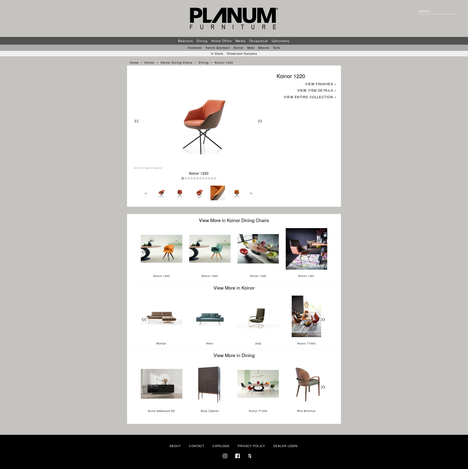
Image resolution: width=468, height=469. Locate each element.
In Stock (217, 53)
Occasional (258, 40)
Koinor (239, 48)
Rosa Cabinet (210, 411)
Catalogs (220, 446)
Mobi (251, 48)
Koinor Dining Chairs (177, 62)
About (175, 446)
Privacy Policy (251, 446)
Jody (258, 343)
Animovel (195, 48)
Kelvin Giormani (218, 48)
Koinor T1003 (306, 343)
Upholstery (281, 40)
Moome (263, 48)
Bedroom (185, 40)
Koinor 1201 (306, 276)
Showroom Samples (242, 53)
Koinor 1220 (224, 62)
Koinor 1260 (258, 276)
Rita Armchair (306, 411)
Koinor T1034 (258, 411)
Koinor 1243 (210, 276)
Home (134, 62)
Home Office (221, 40)
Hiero (210, 343)
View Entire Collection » (310, 96)
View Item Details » (316, 90)
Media (241, 40)
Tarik (276, 48)
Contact (196, 446)
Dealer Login (285, 446)
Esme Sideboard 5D (161, 411)
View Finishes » (320, 83)
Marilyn (161, 343)
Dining (202, 40)
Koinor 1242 (161, 276)
